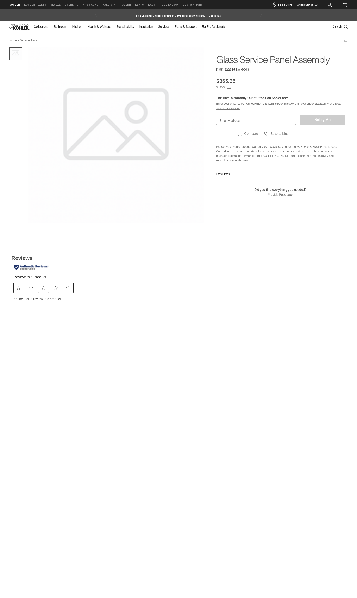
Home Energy (169, 5)
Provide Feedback (281, 194)
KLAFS (139, 5)
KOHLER (14, 5)
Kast (152, 5)
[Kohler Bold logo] (19, 27)
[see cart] (345, 5)
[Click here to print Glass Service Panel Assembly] (338, 40)
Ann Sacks (90, 5)
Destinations (193, 5)
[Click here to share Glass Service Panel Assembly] (346, 40)
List (229, 87)
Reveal (55, 5)
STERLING (72, 5)
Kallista (109, 5)
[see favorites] (337, 5)
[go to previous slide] (96, 15)
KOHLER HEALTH (35, 5)
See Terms (215, 15)
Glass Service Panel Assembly (60, 40)
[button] (15, 53)
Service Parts (28, 40)
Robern (125, 5)
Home (13, 40)
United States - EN (307, 4)
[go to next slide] (261, 15)
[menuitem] (42, 26)
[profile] (330, 5)
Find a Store (285, 4)
